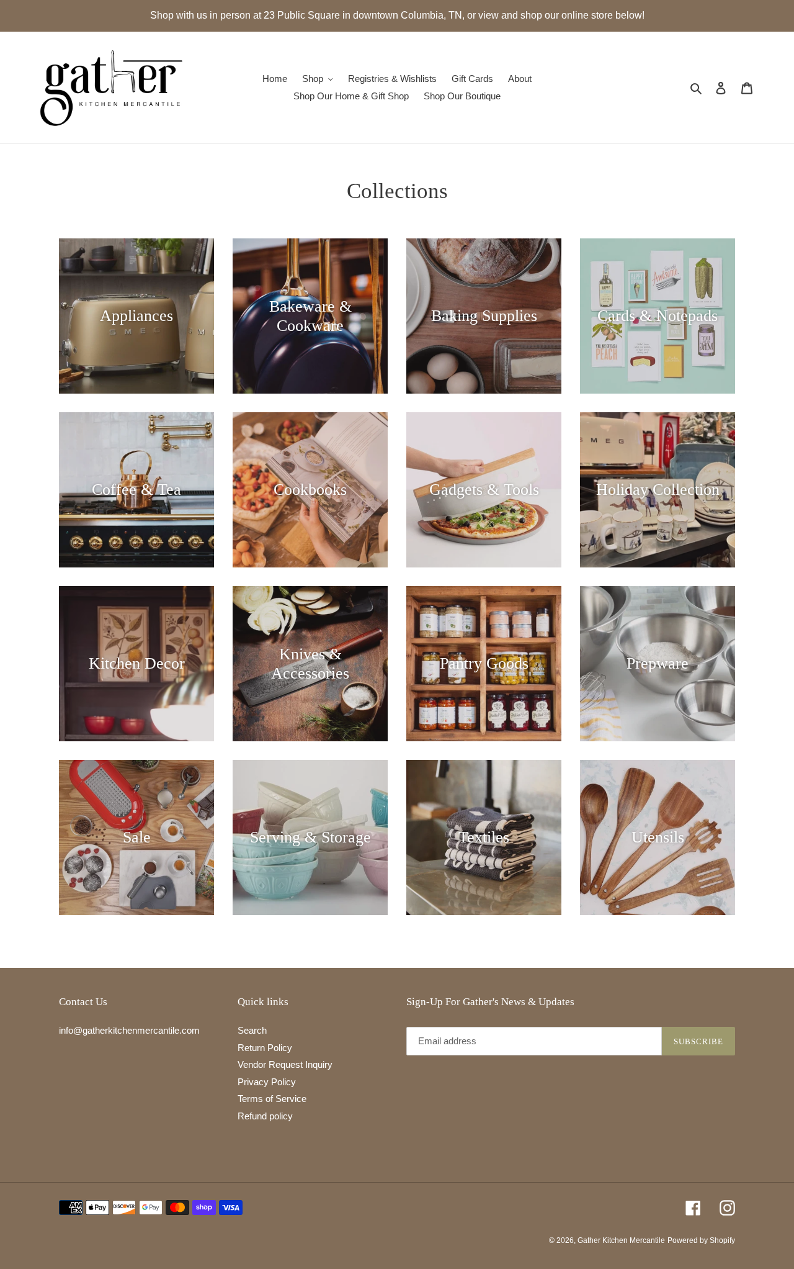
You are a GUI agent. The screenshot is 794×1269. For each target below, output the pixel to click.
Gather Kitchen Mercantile (621, 1240)
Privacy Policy (267, 1082)
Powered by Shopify (701, 1240)
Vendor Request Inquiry (285, 1064)
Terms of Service (272, 1098)
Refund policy (265, 1116)
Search (252, 1030)
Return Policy (265, 1047)
